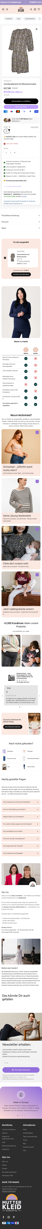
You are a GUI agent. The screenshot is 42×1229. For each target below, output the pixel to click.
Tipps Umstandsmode (30, 1137)
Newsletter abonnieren (9, 1172)
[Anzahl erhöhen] (14, 153)
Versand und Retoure (8, 1130)
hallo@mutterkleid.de (9, 1191)
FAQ (24, 1150)
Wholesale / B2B (7, 1176)
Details (24, 196)
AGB (3, 1142)
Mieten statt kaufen (21, 107)
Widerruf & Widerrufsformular (8, 1138)
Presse (25, 1140)
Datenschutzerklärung (9, 1146)
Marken (4, 1165)
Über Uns (5, 1162)
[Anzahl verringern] (6, 153)
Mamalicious (8, 81)
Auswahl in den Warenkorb (21, 274)
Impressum (5, 1149)
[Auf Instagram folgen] (8, 1217)
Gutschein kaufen (28, 1147)
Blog (24, 1144)
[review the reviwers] (7, 692)
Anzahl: (6, 148)
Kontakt (4, 1169)
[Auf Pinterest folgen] (13, 1217)
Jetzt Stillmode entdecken (12, 727)
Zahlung (4, 1133)
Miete (25, 1130)
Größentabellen (28, 1133)
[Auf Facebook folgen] (3, 1217)
